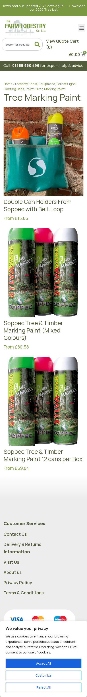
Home (8, 84)
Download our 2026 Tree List (57, 8)
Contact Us (15, 534)
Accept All (43, 663)
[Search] (38, 44)
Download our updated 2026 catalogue (33, 6)
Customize (43, 675)
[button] (81, 28)
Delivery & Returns (22, 544)
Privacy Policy (18, 582)
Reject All (44, 687)
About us (13, 572)
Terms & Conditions (24, 593)
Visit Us (11, 562)
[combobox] (22, 44)
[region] (43, 659)
